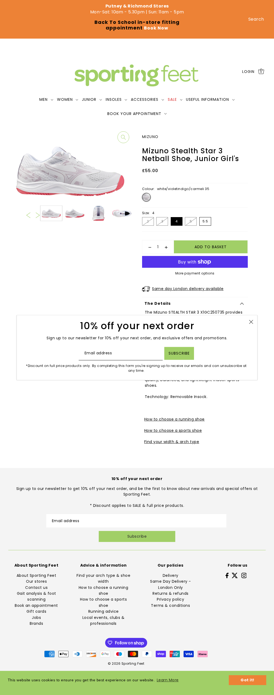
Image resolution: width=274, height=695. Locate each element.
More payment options (195, 273)
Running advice (103, 611)
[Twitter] (235, 575)
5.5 (205, 221)
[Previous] (28, 215)
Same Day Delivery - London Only (170, 584)
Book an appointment (36, 605)
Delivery (170, 575)
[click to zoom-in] (123, 137)
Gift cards (36, 611)
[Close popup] (251, 322)
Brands (36, 623)
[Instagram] (244, 575)
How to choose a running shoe (174, 419)
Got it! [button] (247, 680)
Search (256, 19)
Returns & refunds (171, 593)
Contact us (36, 587)
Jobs (36, 617)
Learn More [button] (168, 680)
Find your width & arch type (171, 441)
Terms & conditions (170, 605)
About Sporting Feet (36, 575)
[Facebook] (227, 575)
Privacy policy (170, 599)
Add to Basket (211, 247)
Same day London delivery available (187, 288)
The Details (157, 303)
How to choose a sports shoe (173, 430)
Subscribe (137, 536)
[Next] (38, 215)
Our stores (36, 581)
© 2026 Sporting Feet (126, 663)
